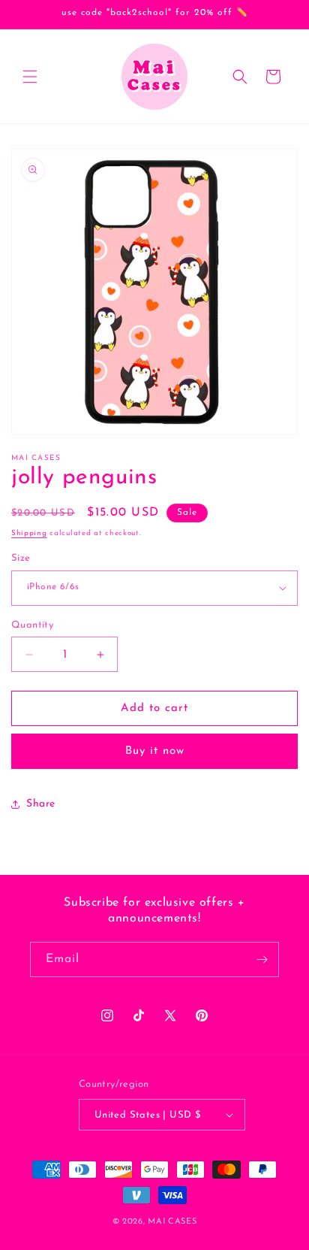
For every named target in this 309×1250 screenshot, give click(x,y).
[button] (30, 76)
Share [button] (41, 804)
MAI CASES (172, 1222)
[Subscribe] (261, 959)
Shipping (29, 533)
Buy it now (154, 751)
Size (21, 558)
